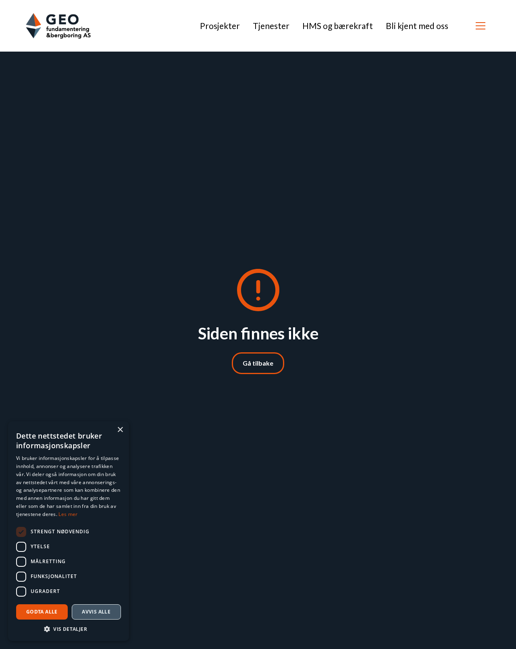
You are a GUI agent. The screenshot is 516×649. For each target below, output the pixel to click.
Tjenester (271, 26)
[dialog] (68, 531)
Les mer (67, 514)
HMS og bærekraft (337, 26)
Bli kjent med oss (417, 26)
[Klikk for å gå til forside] (58, 26)
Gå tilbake (258, 363)
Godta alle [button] (42, 611)
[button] (480, 25)
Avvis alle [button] (96, 611)
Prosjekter (220, 26)
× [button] (120, 430)
